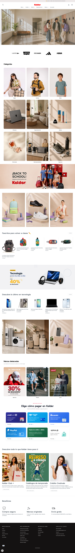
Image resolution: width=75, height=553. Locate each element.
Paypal (39, 535)
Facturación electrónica (60, 535)
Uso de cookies (23, 532)
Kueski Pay (40, 530)
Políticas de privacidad (24, 528)
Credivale (40, 528)
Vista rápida (9, 253)
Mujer (22, 7)
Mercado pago (40, 532)
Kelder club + (22, 535)
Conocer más (6, 489)
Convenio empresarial (24, 540)
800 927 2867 (58, 528)
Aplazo (39, 533)
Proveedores (22, 537)
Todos (70, 233)
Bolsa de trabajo (23, 542)
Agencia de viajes (23, 539)
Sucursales (52, 7)
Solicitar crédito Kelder (24, 533)
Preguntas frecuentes (60, 533)
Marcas (46, 7)
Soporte (57, 532)
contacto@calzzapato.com (61, 530)
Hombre (27, 7)
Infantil (32, 7)
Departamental (39, 7)
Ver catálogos (30, 490)
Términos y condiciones (24, 530)
